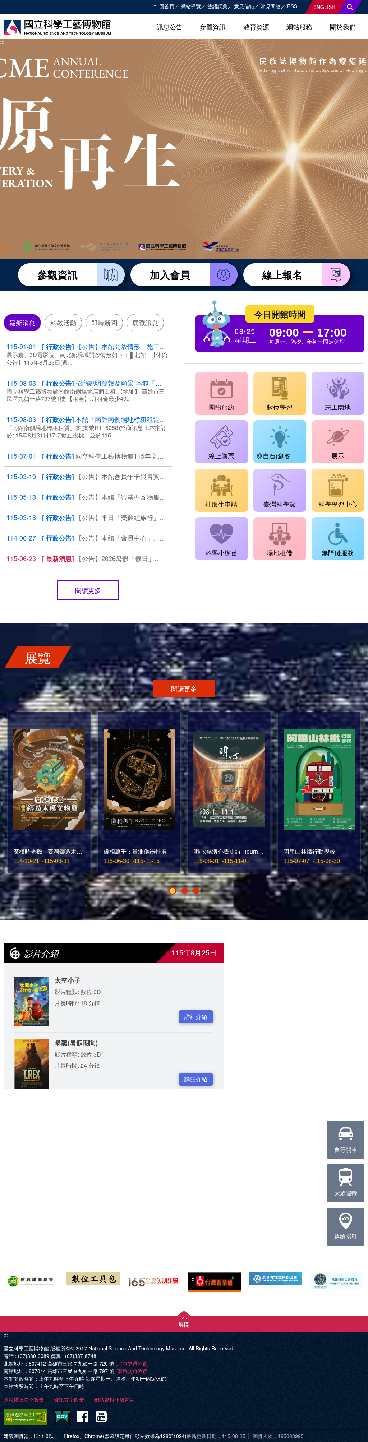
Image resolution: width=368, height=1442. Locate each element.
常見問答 (271, 6)
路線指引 (345, 1236)
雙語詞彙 (217, 6)
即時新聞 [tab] (104, 322)
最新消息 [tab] (22, 322)
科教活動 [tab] (63, 322)
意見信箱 (244, 6)
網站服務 (299, 26)
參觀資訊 (213, 26)
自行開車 (345, 1149)
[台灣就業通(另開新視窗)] (214, 1282)
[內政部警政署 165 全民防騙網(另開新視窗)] (154, 1280)
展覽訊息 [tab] (145, 322)
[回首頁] (57, 27)
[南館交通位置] (132, 1370)
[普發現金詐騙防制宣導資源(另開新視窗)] (275, 1278)
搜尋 (350, 7)
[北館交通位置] (132, 1363)
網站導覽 (191, 6)
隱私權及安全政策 (24, 1399)
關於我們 (343, 26)
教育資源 (256, 26)
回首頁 (166, 6)
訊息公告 (170, 26)
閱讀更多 (88, 590)
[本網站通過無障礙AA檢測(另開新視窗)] (27, 1417)
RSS (292, 6)
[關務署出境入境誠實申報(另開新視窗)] (32, 1280)
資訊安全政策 (69, 1399)
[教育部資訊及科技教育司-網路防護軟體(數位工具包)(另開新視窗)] (92, 1278)
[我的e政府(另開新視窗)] (62, 1417)
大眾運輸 (345, 1193)
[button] (172, 890)
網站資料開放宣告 (114, 1399)
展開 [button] (184, 1324)
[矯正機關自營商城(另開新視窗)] (336, 1280)
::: (155, 6)
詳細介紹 (195, 1016)
